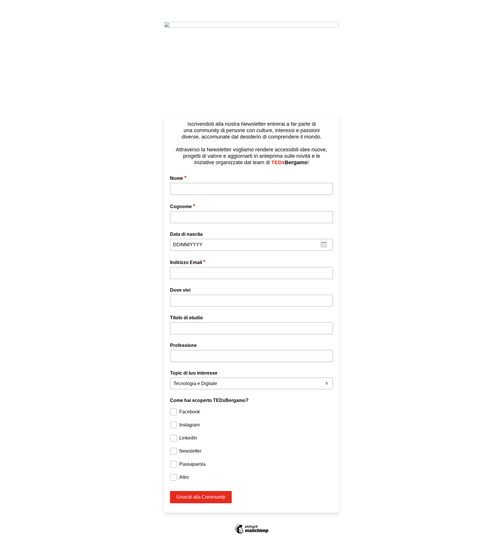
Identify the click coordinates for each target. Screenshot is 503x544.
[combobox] (251, 245)
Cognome (182, 206)
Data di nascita (186, 234)
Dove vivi (180, 290)
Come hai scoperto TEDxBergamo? (209, 400)
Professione (183, 345)
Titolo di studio (186, 317)
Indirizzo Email (188, 262)
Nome (178, 178)
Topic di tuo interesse (193, 373)
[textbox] (251, 245)
